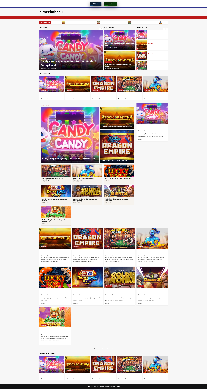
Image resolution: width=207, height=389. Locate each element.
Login (95, 4)
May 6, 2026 (50, 68)
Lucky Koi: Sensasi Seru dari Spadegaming (118, 178)
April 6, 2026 (50, 295)
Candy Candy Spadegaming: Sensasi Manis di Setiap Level (50, 95)
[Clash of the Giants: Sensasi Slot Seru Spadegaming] (152, 277)
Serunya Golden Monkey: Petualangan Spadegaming (85, 200)
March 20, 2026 (148, 295)
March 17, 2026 (51, 334)
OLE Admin (44, 68)
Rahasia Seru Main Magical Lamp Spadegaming (142, 22)
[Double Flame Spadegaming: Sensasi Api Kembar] (87, 277)
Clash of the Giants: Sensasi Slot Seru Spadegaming (116, 200)
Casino (149, 53)
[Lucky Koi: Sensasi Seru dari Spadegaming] (55, 277)
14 (107, 349)
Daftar (110, 4)
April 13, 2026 (154, 98)
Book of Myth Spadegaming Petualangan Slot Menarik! (68, 63)
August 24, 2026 (116, 47)
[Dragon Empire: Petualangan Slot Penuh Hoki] (141, 45)
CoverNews (108, 386)
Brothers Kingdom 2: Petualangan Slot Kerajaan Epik (54, 221)
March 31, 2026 (84, 295)
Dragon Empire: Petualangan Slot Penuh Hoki (80, 22)
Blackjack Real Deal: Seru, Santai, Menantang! (111, 22)
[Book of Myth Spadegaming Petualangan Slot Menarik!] (71, 50)
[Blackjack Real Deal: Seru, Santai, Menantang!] (141, 55)
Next (111, 349)
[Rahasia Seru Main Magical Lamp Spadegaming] (141, 65)
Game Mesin (43, 58)
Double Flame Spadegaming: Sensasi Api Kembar (54, 200)
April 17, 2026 (128, 98)
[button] (167, 17)
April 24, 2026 (103, 98)
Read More (140, 139)
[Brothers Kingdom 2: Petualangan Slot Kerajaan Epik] (55, 317)
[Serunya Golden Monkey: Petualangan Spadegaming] (119, 277)
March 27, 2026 (116, 295)
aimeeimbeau (51, 12)
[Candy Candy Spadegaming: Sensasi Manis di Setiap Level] (51, 84)
